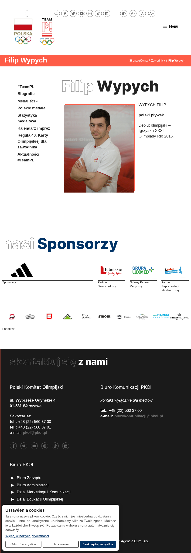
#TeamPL (25, 87)
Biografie (25, 94)
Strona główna (138, 60)
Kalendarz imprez (33, 128)
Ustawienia (61, 544)
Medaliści (26, 101)
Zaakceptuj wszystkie (97, 544)
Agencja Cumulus (134, 541)
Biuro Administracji (33, 485)
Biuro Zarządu (29, 478)
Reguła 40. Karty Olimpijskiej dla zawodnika (32, 141)
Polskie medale (31, 108)
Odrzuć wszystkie (23, 544)
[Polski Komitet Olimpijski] (33, 31)
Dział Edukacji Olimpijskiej (40, 499)
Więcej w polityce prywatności (27, 536)
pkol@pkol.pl (35, 432)
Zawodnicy (158, 60)
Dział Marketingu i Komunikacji (44, 492)
